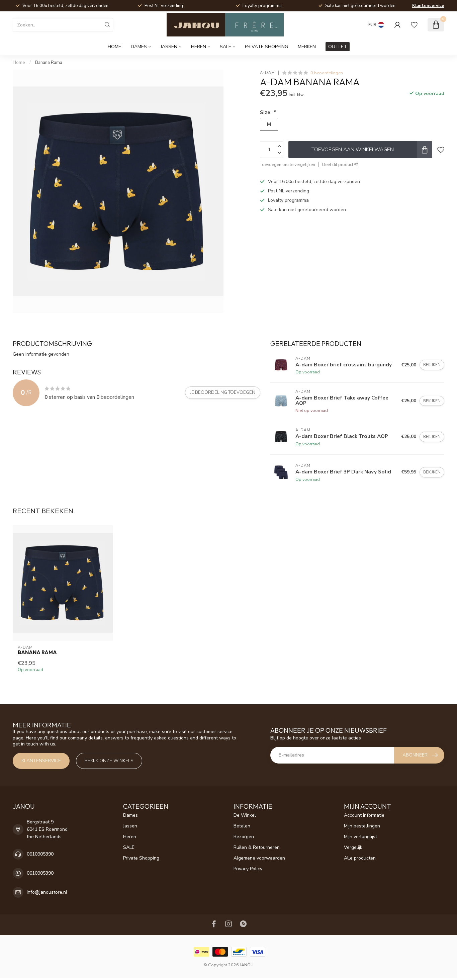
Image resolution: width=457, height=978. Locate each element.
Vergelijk (353, 847)
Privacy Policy (248, 869)
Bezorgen (244, 836)
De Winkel (245, 815)
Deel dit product (338, 164)
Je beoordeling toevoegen (222, 392)
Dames (139, 46)
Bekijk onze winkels (109, 761)
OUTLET (337, 46)
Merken (307, 46)
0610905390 (40, 854)
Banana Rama (48, 63)
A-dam (267, 73)
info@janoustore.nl (47, 892)
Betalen (242, 826)
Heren (198, 46)
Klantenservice (428, 6)
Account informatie (364, 815)
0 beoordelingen (326, 73)
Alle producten (360, 858)
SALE (225, 46)
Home (114, 46)
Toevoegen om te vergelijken (287, 164)
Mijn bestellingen (362, 826)
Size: (267, 112)
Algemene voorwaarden (259, 858)
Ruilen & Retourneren (257, 847)
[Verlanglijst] (414, 24)
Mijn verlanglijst (360, 836)
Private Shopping (266, 46)
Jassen (169, 46)
